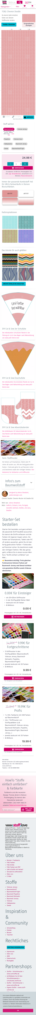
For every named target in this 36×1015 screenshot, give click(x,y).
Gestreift (9, 508)
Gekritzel (15, 508)
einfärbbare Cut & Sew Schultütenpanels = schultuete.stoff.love (14, 978)
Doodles (9, 510)
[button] (6, 6)
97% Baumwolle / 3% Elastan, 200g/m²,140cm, (8, 133)
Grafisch (8, 505)
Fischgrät (25, 505)
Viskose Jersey (12, 887)
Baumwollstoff (12, 889)
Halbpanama (11, 903)
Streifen (21, 508)
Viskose (9, 901)
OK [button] (18, 1010)
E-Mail (9, 876)
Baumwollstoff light (13, 891)
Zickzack (14, 505)
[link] (4, 2)
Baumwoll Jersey (12, 898)
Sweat (9, 905)
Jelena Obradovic (14, 503)
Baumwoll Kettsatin (13, 896)
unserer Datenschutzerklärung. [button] (12, 1006)
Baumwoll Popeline (13, 894)
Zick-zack (27, 508)
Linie (19, 505)
